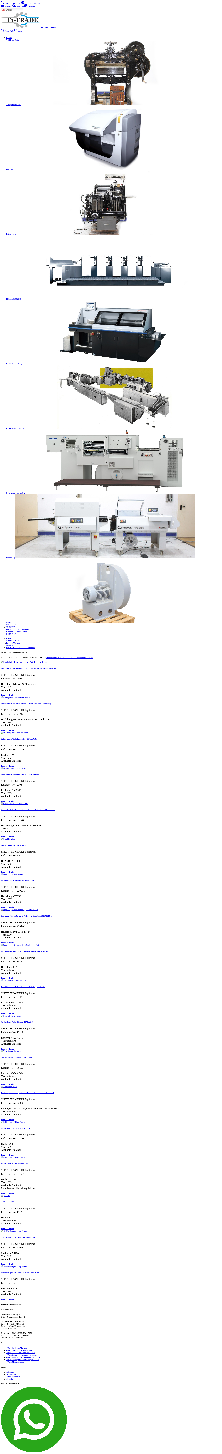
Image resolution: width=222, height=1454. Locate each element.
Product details (7, 695)
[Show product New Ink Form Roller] (11, 1016)
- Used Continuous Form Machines (20, 1353)
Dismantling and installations (18, 629)
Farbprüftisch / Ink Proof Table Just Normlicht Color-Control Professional (28, 810)
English (8, 10)
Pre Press (10, 169)
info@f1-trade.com (32, 3)
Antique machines (13, 105)
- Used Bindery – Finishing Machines (21, 1355)
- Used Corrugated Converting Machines (22, 1359)
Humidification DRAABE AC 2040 (13, 845)
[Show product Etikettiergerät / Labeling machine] (15, 733)
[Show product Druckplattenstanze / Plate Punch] (15, 697)
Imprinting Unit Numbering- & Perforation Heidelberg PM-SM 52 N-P (26, 916)
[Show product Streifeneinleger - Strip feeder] (14, 1231)
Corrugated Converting (15, 493)
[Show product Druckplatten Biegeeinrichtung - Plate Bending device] (24, 662)
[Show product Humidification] (8, 839)
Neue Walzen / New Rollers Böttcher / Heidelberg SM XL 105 (23, 987)
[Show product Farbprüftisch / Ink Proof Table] (14, 803)
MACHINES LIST (14, 625)
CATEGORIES (12, 40)
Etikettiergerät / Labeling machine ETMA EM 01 (19, 739)
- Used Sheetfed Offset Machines (19, 1350)
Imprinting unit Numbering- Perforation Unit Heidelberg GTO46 (24, 951)
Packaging (10, 558)
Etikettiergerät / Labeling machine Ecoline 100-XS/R (20, 774)
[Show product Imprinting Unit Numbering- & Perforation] (19, 910)
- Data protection (13, 1377)
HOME (9, 37)
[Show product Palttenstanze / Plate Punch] (13, 1122)
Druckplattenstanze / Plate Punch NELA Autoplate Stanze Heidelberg (26, 704)
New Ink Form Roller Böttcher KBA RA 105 (17, 1022)
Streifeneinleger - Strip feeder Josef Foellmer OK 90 (20, 1273)
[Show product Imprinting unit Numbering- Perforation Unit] (20, 945)
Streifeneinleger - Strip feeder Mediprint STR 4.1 (18, 1237)
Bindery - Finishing (14, 363)
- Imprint (9, 1379)
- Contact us (11, 1374)
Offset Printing (12, 645)
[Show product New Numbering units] (11, 1051)
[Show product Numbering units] (9, 1087)
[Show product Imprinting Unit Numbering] (13, 874)
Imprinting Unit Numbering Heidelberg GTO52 (18, 880)
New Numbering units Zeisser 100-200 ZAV (16, 1057)
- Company (10, 1372)
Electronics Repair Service (17, 632)
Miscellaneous (12, 622)
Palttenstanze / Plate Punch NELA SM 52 (15, 1164)
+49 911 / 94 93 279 (12, 3)
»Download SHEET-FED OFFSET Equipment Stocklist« (69, 658)
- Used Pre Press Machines (17, 1348)
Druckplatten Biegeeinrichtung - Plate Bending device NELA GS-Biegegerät (28, 668)
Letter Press (11, 234)
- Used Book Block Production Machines (23, 1357)
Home (8, 638)
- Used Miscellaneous (15, 1362)
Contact (20, 31)
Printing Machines (13, 299)
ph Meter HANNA (7, 1202)
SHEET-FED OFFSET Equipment (20, 648)
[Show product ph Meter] (5, 1196)
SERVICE (10, 627)
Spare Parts (9, 31)
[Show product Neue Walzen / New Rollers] (13, 980)
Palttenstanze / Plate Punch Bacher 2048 (15, 1128)
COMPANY (11, 634)
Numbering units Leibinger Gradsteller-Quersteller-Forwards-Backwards (27, 1093)
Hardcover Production (15, 428)
